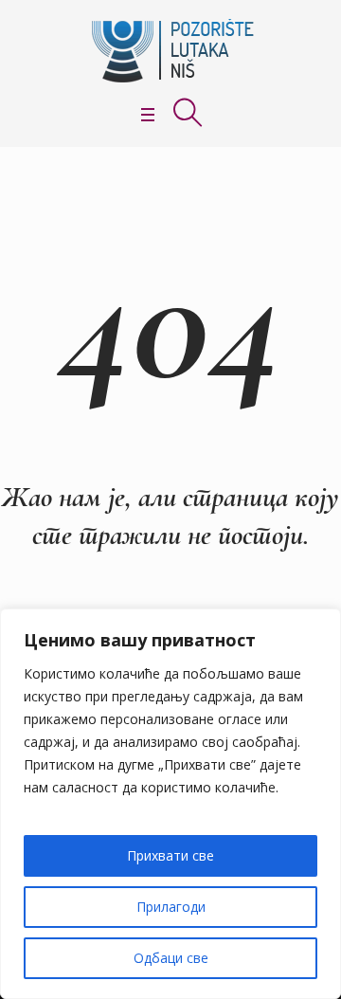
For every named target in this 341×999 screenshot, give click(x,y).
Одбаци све (171, 958)
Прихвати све (170, 855)
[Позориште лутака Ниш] (170, 50)
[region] (170, 803)
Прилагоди (171, 907)
